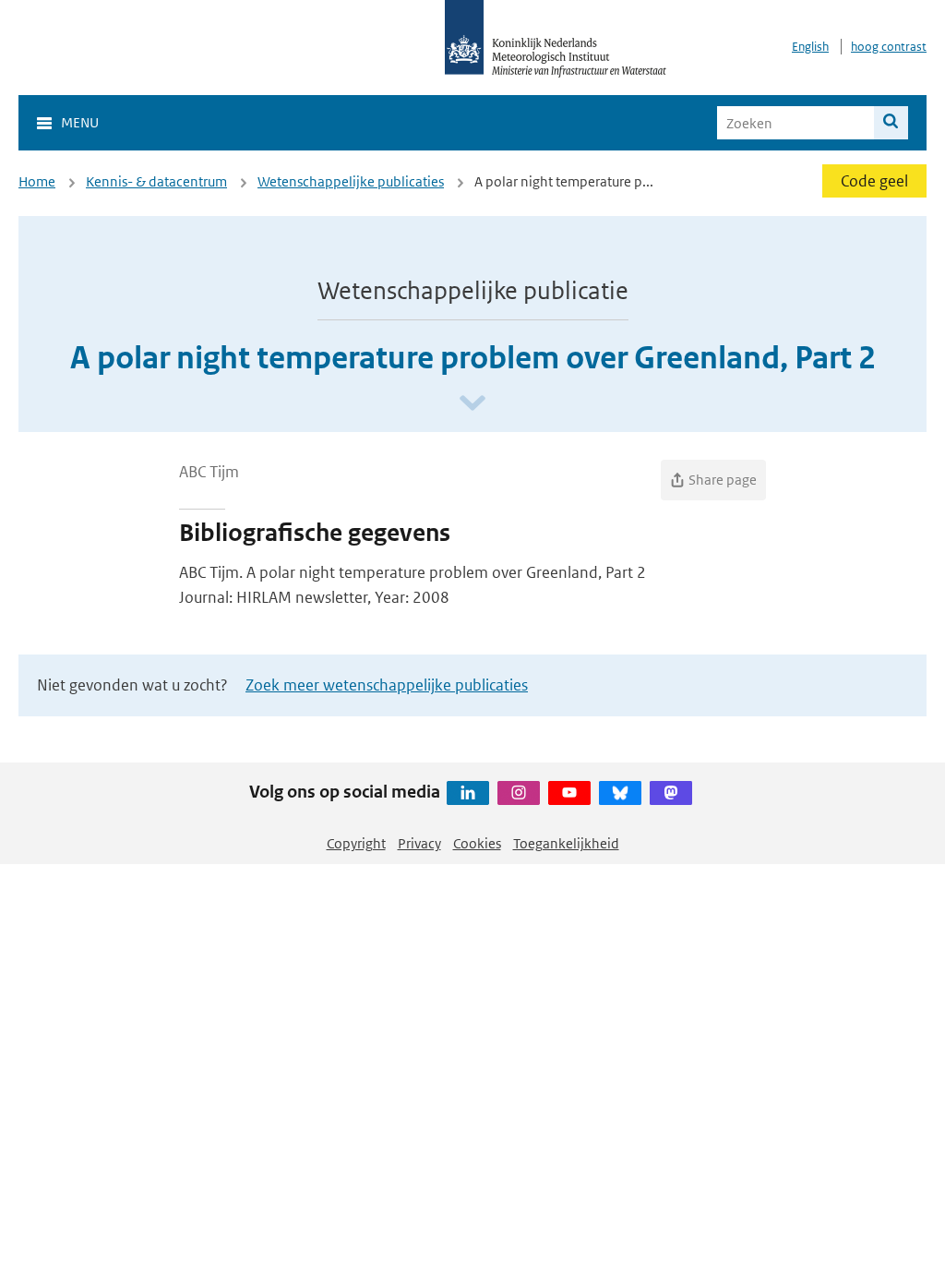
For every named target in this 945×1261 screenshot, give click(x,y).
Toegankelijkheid (566, 843)
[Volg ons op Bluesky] (620, 793)
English (810, 46)
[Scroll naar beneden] (472, 403)
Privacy (419, 843)
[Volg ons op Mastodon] (671, 793)
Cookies (477, 843)
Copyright (356, 843)
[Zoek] (891, 122)
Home (36, 181)
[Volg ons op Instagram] (519, 793)
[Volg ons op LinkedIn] (468, 793)
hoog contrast (889, 46)
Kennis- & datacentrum (156, 181)
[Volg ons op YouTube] (569, 793)
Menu (80, 122)
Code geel (874, 181)
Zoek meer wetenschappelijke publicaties (386, 685)
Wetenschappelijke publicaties (350, 181)
